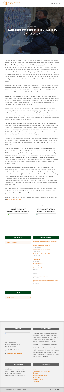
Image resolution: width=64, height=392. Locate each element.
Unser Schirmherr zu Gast (39, 272)
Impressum (36, 381)
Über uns (35, 373)
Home (34, 369)
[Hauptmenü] (46, 3)
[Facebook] (55, 3)
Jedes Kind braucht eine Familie (40, 276)
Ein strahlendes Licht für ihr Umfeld (41, 253)
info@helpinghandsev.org (14, 353)
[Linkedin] (52, 3)
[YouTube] (59, 3)
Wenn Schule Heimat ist (38, 263)
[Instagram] (57, 3)
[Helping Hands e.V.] (11, 3)
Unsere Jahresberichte (40, 375)
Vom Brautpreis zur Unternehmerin (41, 249)
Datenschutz (37, 377)
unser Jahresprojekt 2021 (14, 199)
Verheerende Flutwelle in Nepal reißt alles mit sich (45, 241)
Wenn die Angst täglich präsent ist (41, 245)
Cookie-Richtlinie (38, 379)
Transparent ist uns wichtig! (41, 371)
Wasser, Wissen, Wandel (39, 267)
